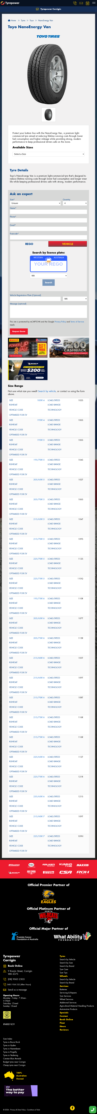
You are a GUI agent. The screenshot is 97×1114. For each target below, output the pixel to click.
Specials (64, 1012)
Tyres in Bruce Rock (11, 1042)
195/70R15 (39, 460)
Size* (12, 199)
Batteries (63, 989)
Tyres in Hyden (9, 1045)
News (63, 1026)
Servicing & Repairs (68, 992)
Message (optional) (18, 303)
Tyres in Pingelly (10, 1052)
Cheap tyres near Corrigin (14, 1065)
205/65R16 (39, 618)
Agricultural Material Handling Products (77, 1006)
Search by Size (66, 962)
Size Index (7, 1038)
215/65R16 (39, 677)
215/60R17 (39, 816)
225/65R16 (39, 757)
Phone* (13, 216)
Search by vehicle (47, 391)
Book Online (66, 1019)
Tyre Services (65, 996)
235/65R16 (39, 796)
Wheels (64, 976)
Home (13, 20)
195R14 (41, 420)
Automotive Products (68, 1009)
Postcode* (14, 233)
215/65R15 (39, 519)
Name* (13, 208)
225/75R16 (39, 776)
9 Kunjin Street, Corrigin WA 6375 (20, 973)
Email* (13, 225)
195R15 (41, 440)
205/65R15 (39, 479)
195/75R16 (39, 598)
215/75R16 (39, 717)
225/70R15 (39, 559)
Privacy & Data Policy (18, 1110)
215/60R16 (39, 658)
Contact (64, 1016)
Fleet (62, 1022)
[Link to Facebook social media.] (72, 1108)
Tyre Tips (63, 972)
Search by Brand (67, 966)
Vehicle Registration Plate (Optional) (25, 295)
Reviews (64, 1029)
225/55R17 (39, 836)
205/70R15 (39, 499)
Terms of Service (77, 321)
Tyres (62, 956)
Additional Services (68, 1002)
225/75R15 (39, 578)
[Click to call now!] (74, 3)
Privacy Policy (60, 321)
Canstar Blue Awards (12, 1058)
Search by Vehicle (67, 959)
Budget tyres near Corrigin (14, 1062)
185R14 (41, 400)
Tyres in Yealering (10, 1055)
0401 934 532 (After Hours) (19, 984)
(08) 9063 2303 (16, 979)
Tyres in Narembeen (11, 1048)
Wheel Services (66, 999)
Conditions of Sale (33, 1110)
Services (64, 986)
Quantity (66, 199)
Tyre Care (64, 969)
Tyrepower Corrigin (50, 9)
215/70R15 (39, 539)
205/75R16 (39, 638)
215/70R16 (39, 697)
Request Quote (18, 331)
